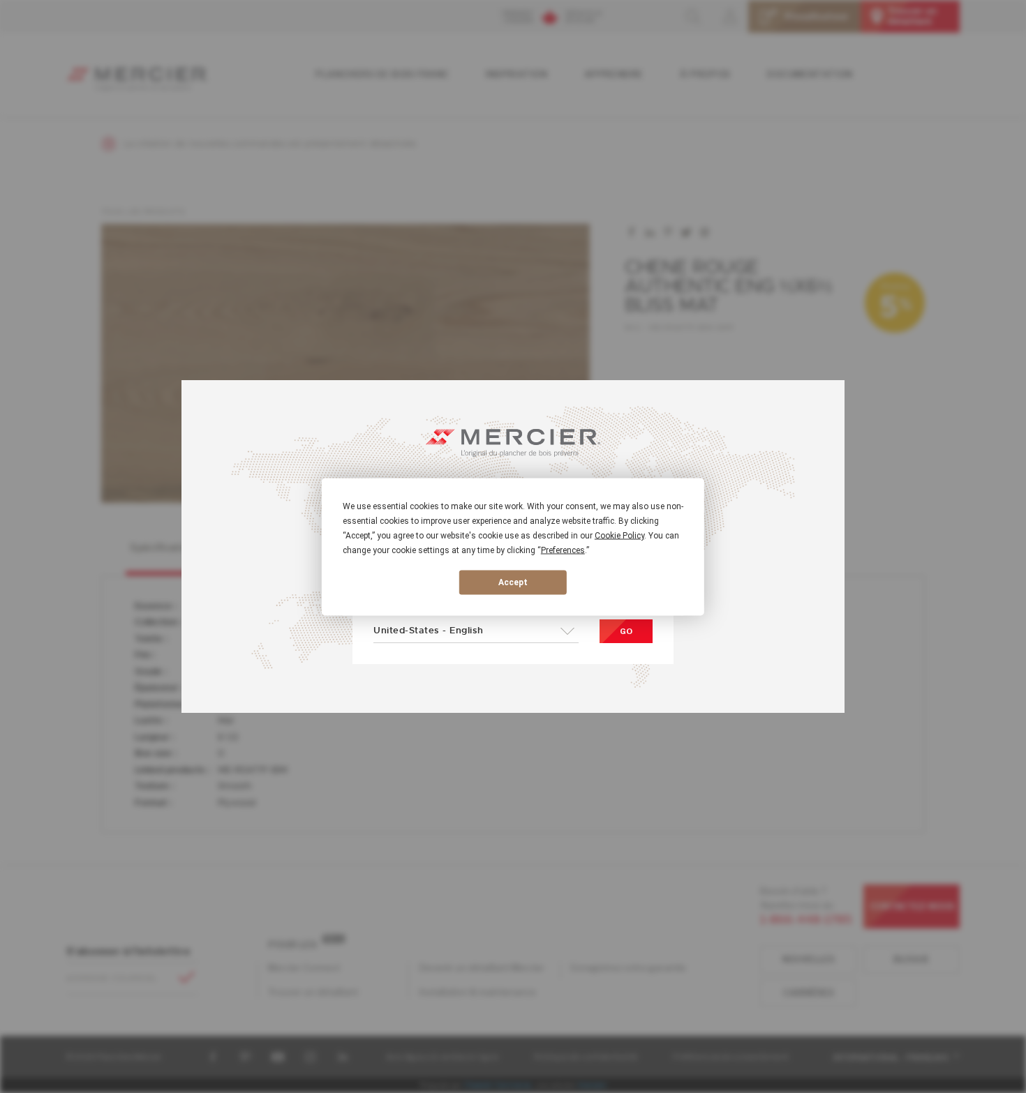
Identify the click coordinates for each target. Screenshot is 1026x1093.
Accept (513, 582)
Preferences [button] (563, 550)
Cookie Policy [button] (619, 535)
